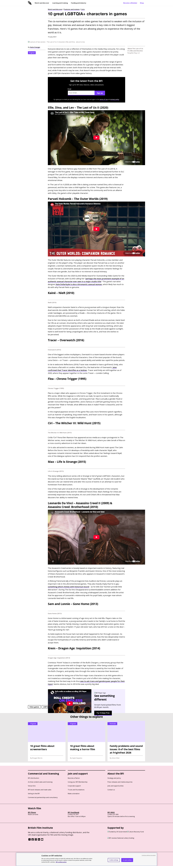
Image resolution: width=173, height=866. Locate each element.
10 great (32, 53)
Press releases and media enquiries (119, 782)
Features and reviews (72, 9)
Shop (142, 3)
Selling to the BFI (34, 793)
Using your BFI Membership (77, 782)
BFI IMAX (111, 812)
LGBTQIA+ (47, 707)
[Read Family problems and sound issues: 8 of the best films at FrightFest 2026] (126, 741)
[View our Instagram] (35, 840)
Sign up (100, 93)
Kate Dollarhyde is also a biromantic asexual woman (78, 284)
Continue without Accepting (149, 855)
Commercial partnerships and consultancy (43, 797)
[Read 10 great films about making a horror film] (86, 741)
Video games (34, 707)
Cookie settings (113, 860)
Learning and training (60, 3)
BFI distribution (33, 778)
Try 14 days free (103, 713)
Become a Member (130, 3)
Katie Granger (35, 47)
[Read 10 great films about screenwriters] (47, 741)
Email (69, 89)
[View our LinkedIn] (39, 840)
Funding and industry (78, 3)
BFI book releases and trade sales (39, 790)
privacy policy (115, 99)
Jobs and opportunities (115, 786)
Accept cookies (127, 860)
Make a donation (73, 793)
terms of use (104, 99)
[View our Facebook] (32, 840)
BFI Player (32, 812)
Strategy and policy (114, 778)
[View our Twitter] (29, 840)
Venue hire (32, 786)
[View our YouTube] (42, 840)
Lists (83, 9)
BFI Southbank (73, 812)
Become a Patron (74, 778)
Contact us (111, 790)
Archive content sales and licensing (40, 782)
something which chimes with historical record (68, 587)
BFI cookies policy (61, 862)
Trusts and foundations (76, 790)
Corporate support (74, 786)
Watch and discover (42, 3)
